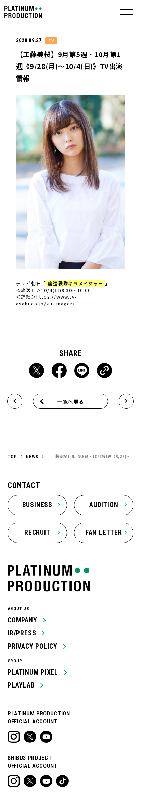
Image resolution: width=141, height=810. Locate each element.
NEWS (32, 456)
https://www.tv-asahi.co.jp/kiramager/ (46, 300)
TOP (12, 456)
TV (51, 40)
